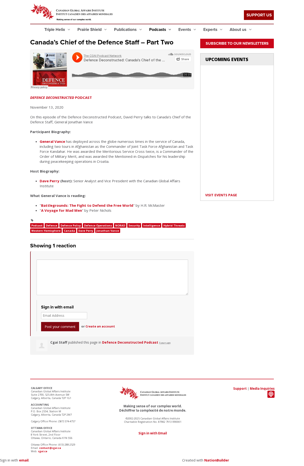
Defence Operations (98, 225)
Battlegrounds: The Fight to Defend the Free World (87, 205)
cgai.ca (42, 451)
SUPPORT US (259, 15)
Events (185, 29)
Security (134, 225)
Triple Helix (55, 29)
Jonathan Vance (107, 230)
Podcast (37, 225)
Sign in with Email (152, 433)
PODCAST (61, 97)
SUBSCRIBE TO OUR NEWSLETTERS (237, 43)
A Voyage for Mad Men (61, 210)
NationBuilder (216, 460)
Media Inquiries (262, 388)
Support (240, 388)
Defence (51, 225)
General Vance (52, 141)
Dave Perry (49, 180)
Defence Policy (71, 225)
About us (238, 29)
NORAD (120, 225)
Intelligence (151, 225)
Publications (126, 29)
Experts (210, 29)
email (23, 460)
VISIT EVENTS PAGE (221, 195)
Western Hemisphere (46, 230)
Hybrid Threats (174, 225)
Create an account (100, 326)
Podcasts (158, 29)
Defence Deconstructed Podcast (130, 342)
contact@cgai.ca (50, 448)
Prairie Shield (90, 29)
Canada (69, 230)
